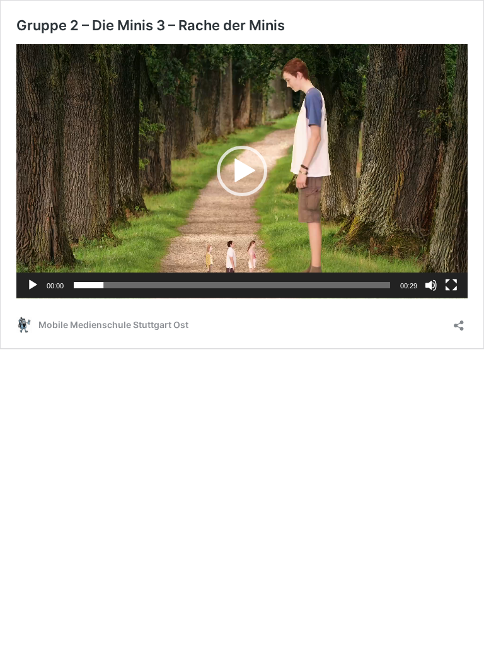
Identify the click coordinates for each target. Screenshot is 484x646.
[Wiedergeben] (32, 285)
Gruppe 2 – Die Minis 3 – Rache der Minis (150, 25)
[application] (242, 171)
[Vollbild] (451, 285)
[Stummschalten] (431, 285)
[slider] (232, 285)
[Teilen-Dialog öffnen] (459, 321)
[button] (242, 171)
